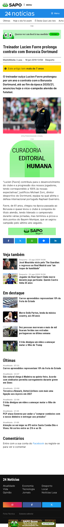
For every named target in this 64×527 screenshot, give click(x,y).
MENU (29, 5)
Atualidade (8, 365)
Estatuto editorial (26, 514)
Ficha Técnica (9, 514)
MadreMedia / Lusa (12, 60)
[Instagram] (12, 504)
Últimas (9, 360)
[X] (51, 504)
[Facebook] (32, 504)
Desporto (49, 60)
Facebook (38, 443)
